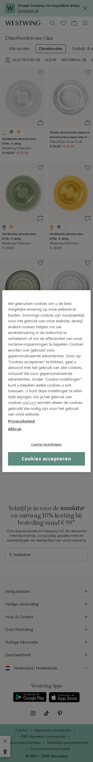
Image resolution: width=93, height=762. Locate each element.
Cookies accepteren (46, 458)
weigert (29, 402)
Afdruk (14, 428)
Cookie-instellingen (46, 444)
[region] (46, 381)
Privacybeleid (21, 420)
